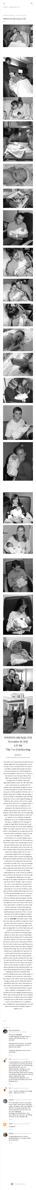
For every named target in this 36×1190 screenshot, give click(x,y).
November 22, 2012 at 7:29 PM (18, 1032)
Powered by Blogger (19, 1184)
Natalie (11, 1133)
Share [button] (4, 1020)
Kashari (11, 1100)
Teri (10, 1059)
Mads (10, 1124)
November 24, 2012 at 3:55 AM (21, 1123)
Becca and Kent (14, 1030)
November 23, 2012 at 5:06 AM (20, 1059)
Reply (11, 1055)
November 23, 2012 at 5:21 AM (20, 1088)
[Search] (32, 3)
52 (19, 7)
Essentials (13, 7)
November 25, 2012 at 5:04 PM (22, 1133)
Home (5, 7)
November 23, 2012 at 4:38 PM (22, 1100)
